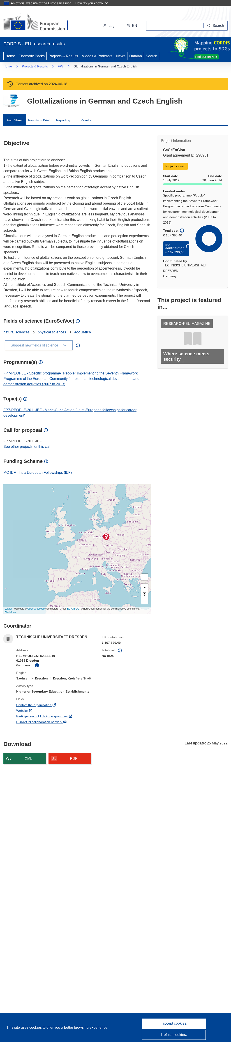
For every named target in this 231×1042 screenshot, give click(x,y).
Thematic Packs (32, 56)
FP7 (61, 66)
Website (38, 710)
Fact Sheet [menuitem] (15, 120)
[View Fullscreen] (144, 577)
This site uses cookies (24, 1027)
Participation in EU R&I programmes (55, 716)
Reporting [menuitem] (63, 120)
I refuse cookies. (174, 1035)
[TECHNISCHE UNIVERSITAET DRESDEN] (106, 536)
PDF (73, 758)
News (120, 56)
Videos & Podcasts (97, 56)
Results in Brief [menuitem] (39, 120)
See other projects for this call (27, 446)
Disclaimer (10, 612)
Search (151, 56)
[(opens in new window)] (39, 23)
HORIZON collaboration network (55, 722)
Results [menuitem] (86, 120)
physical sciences (52, 332)
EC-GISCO (73, 608)
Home (10, 56)
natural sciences (16, 332)
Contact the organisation (50, 705)
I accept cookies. (174, 1023)
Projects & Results (63, 56)
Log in (113, 26)
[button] (132, 26)
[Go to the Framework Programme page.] (11, 101)
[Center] (144, 593)
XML (28, 758)
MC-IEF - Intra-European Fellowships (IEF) (37, 472)
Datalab (135, 56)
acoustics (82, 332)
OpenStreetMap (36, 608)
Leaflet (8, 608)
